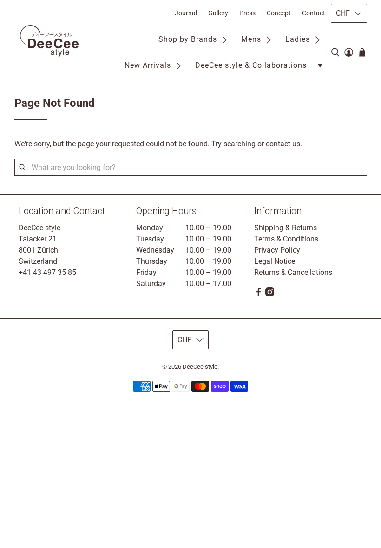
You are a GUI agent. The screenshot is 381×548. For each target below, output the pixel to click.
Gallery (218, 13)
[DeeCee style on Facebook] (258, 293)
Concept (279, 13)
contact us (283, 143)
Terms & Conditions (286, 239)
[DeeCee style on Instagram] (269, 293)
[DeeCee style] (49, 41)
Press (247, 13)
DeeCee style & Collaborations (251, 65)
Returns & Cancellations (293, 272)
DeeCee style (200, 366)
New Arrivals (148, 65)
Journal (186, 13)
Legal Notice (274, 261)
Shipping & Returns (285, 227)
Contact (313, 13)
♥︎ (320, 65)
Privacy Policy (277, 250)
